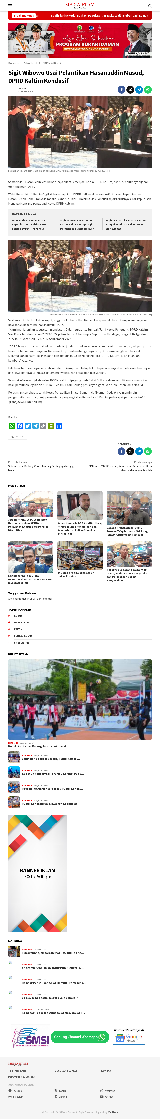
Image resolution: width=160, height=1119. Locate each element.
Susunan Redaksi (66, 1070)
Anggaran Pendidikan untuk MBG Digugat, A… (53, 968)
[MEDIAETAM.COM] (80, 5)
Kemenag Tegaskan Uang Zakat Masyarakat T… (53, 1013)
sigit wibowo (17, 436)
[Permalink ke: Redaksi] (12, 89)
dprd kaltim (22, 622)
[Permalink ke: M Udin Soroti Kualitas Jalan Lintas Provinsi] (80, 555)
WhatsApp (110, 1091)
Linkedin (63, 1096)
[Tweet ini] (130, 90)
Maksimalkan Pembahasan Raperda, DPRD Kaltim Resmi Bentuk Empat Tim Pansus (29, 224)
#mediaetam (21, 642)
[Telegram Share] (139, 90)
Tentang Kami (17, 1070)
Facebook (18, 1091)
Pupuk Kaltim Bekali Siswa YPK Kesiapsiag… (51, 804)
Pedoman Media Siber (21, 1076)
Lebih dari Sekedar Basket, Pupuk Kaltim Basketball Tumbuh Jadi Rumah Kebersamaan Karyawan (79, 15)
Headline (13, 743)
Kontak (106, 1070)
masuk (25, 598)
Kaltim (18, 629)
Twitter (62, 1091)
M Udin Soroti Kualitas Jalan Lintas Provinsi (75, 574)
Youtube (109, 1096)
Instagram (18, 1096)
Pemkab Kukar (23, 636)
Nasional (27, 949)
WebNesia (113, 1112)
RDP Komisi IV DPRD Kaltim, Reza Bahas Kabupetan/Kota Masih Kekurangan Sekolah (119, 466)
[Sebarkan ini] (121, 90)
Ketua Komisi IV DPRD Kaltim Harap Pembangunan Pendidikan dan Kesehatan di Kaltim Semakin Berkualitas (80, 528)
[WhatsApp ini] (148, 90)
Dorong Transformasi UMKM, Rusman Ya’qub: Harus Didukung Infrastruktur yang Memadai (127, 531)
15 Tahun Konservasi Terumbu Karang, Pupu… (53, 774)
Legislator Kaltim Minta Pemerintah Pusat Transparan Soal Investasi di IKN (30, 579)
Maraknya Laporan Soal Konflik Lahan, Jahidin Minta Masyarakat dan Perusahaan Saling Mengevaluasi (128, 575)
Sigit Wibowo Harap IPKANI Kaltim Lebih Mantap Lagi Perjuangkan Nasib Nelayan (77, 224)
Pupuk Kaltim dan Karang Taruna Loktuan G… (38, 746)
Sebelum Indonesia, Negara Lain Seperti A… (51, 998)
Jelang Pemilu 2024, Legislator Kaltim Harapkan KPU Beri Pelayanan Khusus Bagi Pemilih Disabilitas (28, 525)
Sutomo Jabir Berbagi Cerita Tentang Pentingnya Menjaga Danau (41, 466)
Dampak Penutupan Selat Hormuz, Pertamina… (54, 983)
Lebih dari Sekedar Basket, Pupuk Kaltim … (51, 759)
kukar (18, 616)
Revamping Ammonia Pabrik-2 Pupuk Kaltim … (52, 789)
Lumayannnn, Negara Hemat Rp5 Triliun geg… (53, 953)
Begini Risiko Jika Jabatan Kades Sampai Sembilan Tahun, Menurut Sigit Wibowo (126, 224)
